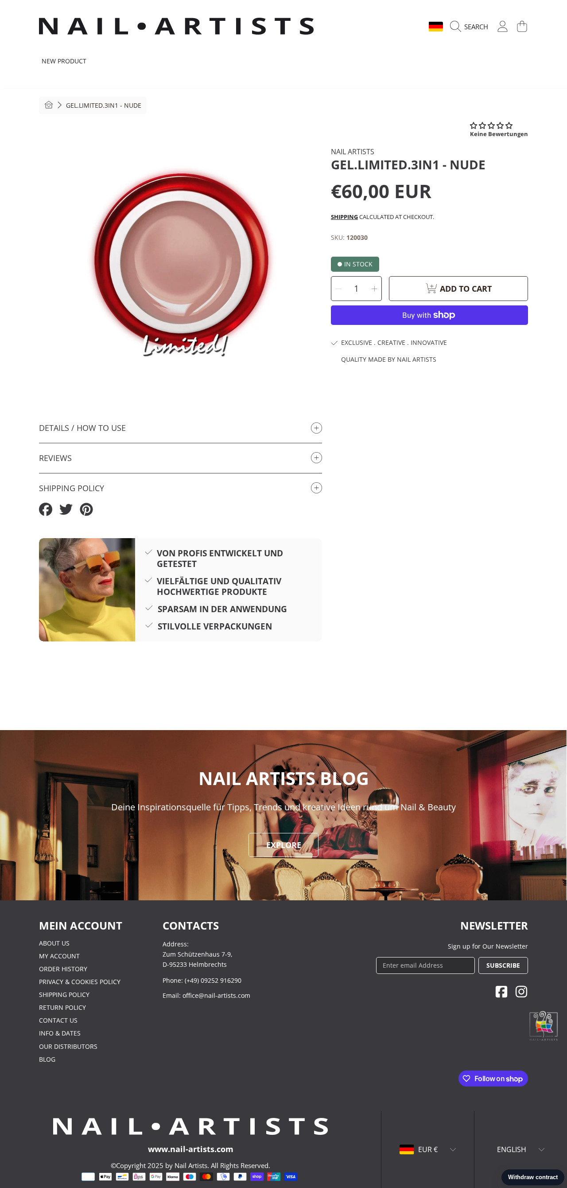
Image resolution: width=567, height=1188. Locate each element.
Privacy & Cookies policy (79, 981)
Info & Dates (60, 1033)
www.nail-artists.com (190, 1149)
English (406, 26)
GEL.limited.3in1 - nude (103, 105)
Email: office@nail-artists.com (206, 995)
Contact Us (58, 1020)
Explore (283, 845)
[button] (471, 26)
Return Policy (62, 1007)
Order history (63, 969)
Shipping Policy (64, 994)
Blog (47, 1059)
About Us (54, 943)
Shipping (344, 217)
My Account (59, 956)
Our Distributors (68, 1046)
